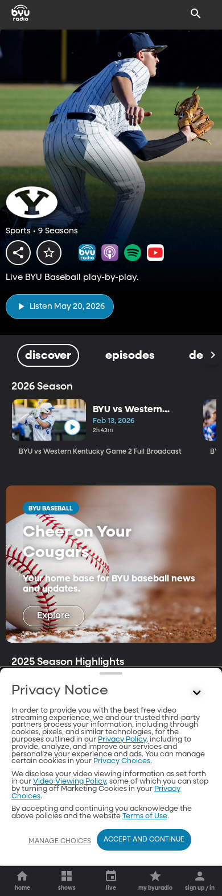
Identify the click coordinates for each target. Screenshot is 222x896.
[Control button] (197, 693)
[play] (72, 427)
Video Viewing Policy (69, 781)
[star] (48, 252)
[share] (18, 252)
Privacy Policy (122, 739)
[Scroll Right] (212, 355)
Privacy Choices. (122, 761)
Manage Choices (59, 841)
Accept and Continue (144, 839)
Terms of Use (144, 816)
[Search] (195, 13)
